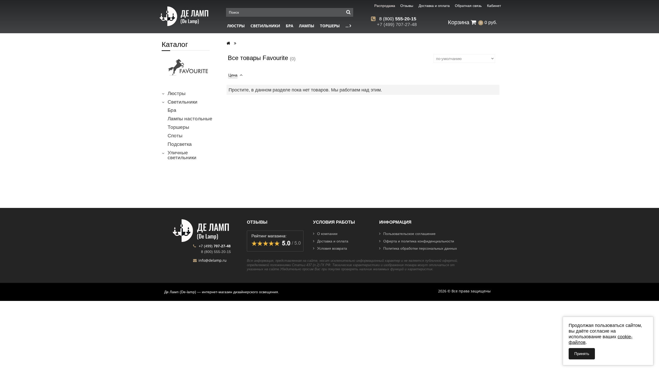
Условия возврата (332, 248)
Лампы (306, 26)
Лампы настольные (190, 118)
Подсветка (180, 144)
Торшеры (330, 26)
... (347, 26)
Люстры (236, 26)
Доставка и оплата (332, 241)
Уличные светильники (182, 155)
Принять (581, 353)
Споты (175, 135)
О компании (327, 234)
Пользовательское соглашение (409, 234)
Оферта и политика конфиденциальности (418, 241)
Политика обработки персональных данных (420, 248)
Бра (289, 26)
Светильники (265, 26)
